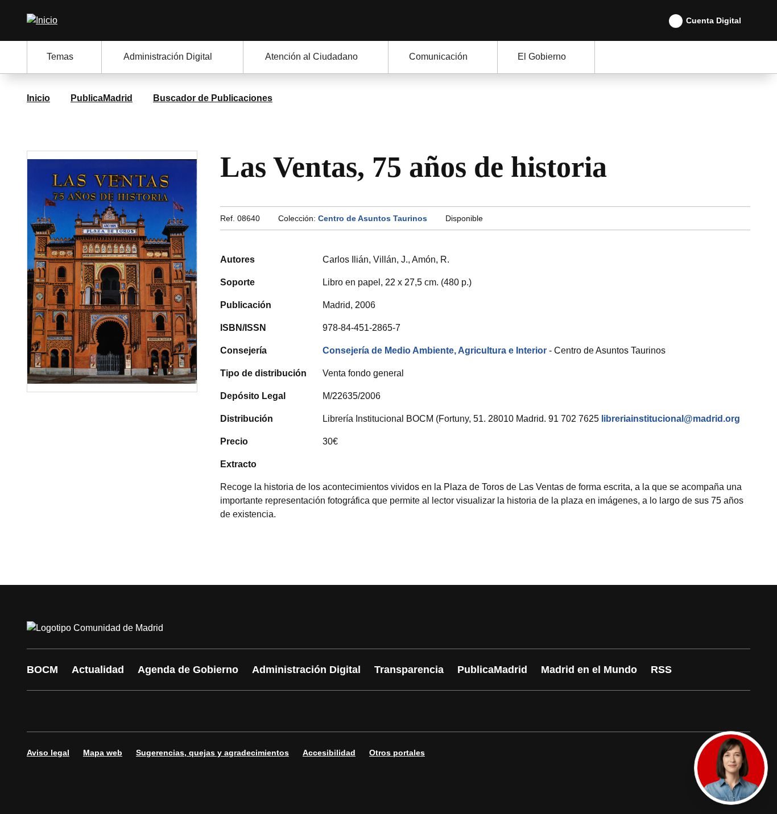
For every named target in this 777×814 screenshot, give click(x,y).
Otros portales (397, 752)
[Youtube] (145, 711)
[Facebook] (43, 711)
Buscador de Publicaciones (212, 98)
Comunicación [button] (438, 56)
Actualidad (98, 669)
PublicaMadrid (102, 98)
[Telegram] (316, 711)
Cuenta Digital (713, 20)
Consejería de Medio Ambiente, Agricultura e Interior (435, 350)
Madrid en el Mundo (589, 669)
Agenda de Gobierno (188, 669)
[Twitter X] (111, 711)
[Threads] (350, 711)
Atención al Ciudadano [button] (311, 56)
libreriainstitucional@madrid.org (670, 418)
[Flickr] (281, 711)
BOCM (42, 669)
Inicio (38, 98)
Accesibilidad (329, 752)
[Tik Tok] (247, 711)
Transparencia (409, 669)
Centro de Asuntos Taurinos (372, 218)
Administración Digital (306, 669)
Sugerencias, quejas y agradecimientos (212, 752)
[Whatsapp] (213, 711)
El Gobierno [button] (542, 56)
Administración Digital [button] (167, 56)
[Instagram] (77, 711)
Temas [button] (60, 56)
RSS (661, 669)
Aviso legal (48, 752)
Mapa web (102, 752)
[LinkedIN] (179, 711)
